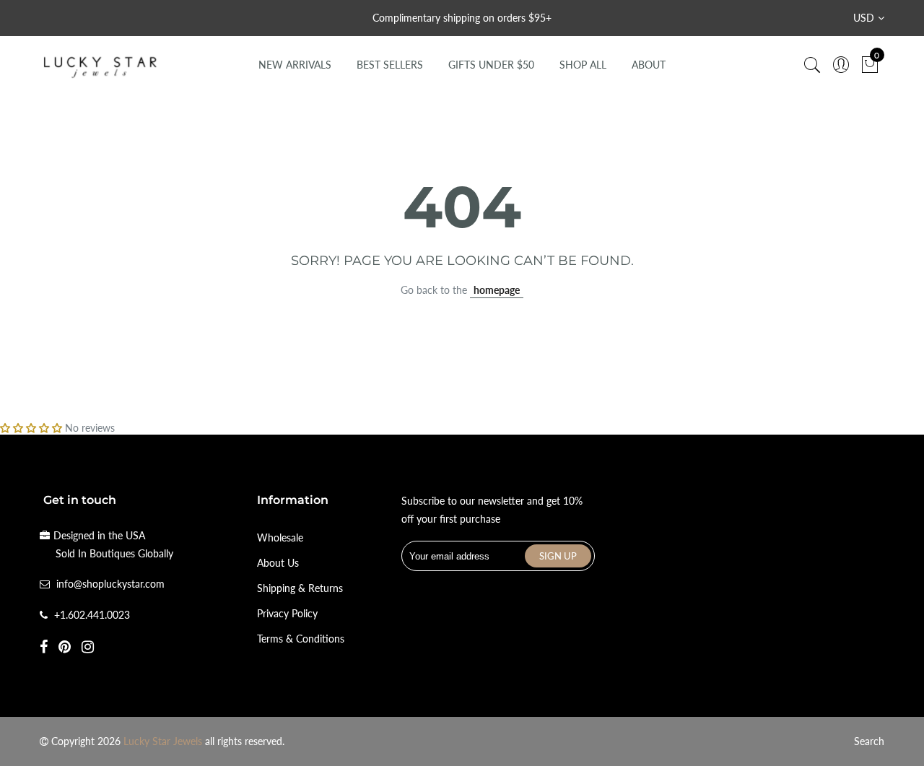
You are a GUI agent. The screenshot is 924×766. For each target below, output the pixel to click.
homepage (497, 290)
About (649, 64)
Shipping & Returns (300, 588)
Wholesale (280, 537)
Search (869, 741)
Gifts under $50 (491, 64)
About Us (278, 563)
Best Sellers (390, 64)
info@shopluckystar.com (110, 584)
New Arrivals (294, 64)
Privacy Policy (287, 613)
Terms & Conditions (300, 638)
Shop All (582, 64)
